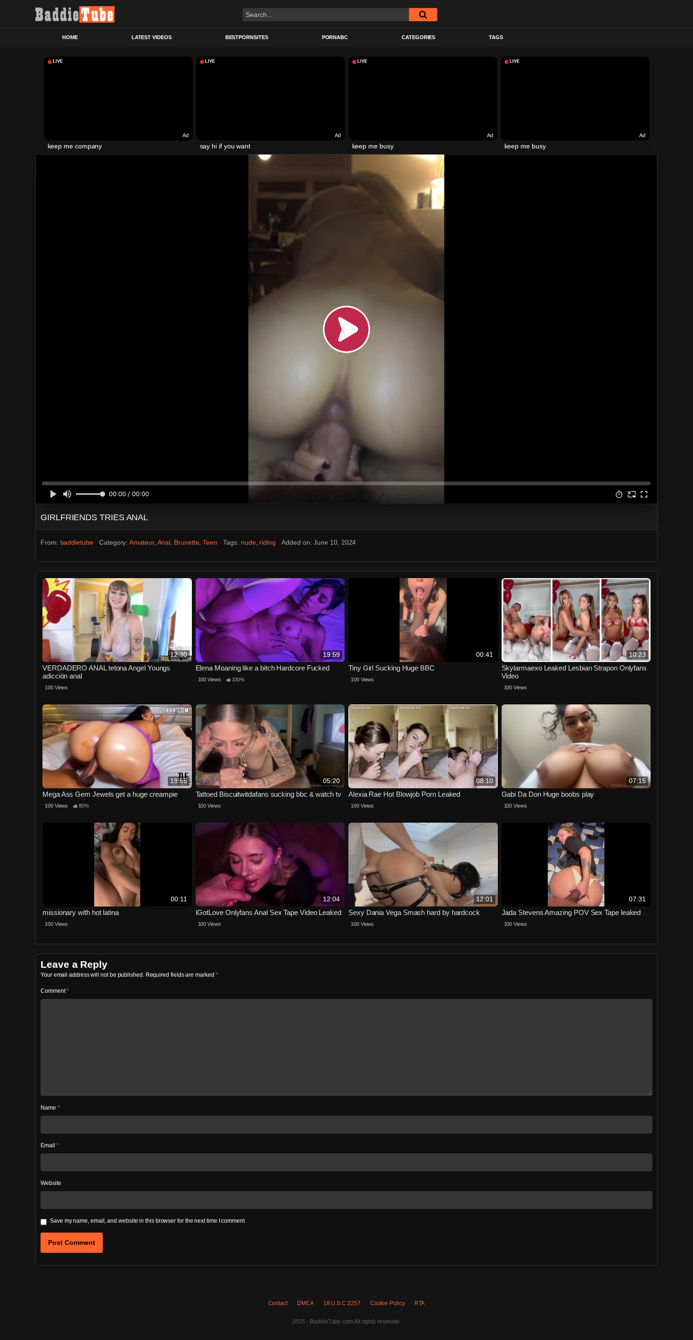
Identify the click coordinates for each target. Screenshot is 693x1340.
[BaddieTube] (75, 14)
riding (267, 542)
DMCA (305, 1303)
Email (49, 1145)
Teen (210, 542)
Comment (55, 991)
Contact (278, 1303)
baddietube (76, 542)
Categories (418, 37)
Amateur (141, 542)
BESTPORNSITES (246, 37)
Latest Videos (152, 37)
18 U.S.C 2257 (342, 1303)
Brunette (186, 542)
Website (51, 1183)
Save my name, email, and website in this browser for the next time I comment (147, 1220)
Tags (496, 37)
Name (50, 1107)
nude (248, 542)
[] (423, 14)
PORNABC (335, 37)
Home (70, 37)
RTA (419, 1303)
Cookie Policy (387, 1303)
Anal (164, 542)
